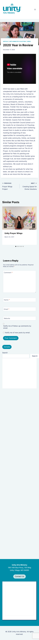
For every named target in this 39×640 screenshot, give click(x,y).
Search (5, 353)
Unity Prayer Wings (13, 233)
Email (6, 309)
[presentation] (19, 218)
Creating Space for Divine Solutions (30, 186)
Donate (7, 347)
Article (5, 41)
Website (7, 318)
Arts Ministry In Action (17, 41)
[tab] (15, 246)
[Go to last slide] (5, 225)
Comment (8, 273)
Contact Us (19, 576)
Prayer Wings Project (7, 186)
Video (29, 41)
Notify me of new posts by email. (17, 333)
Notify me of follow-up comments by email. (17, 327)
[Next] (33, 225)
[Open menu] (35, 9)
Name (7, 300)
